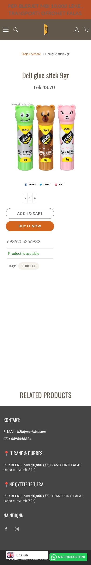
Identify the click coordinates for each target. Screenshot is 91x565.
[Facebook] (6, 529)
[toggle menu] (5, 29)
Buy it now (30, 226)
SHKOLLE (29, 266)
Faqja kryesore (31, 54)
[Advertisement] (45, 339)
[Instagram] (17, 529)
